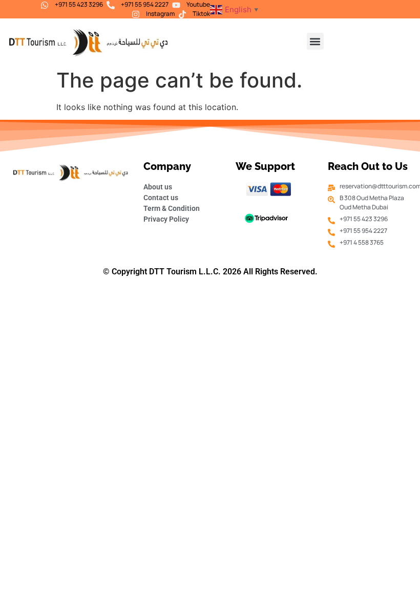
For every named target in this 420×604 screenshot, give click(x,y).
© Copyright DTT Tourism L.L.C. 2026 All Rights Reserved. (210, 271)
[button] (315, 41)
